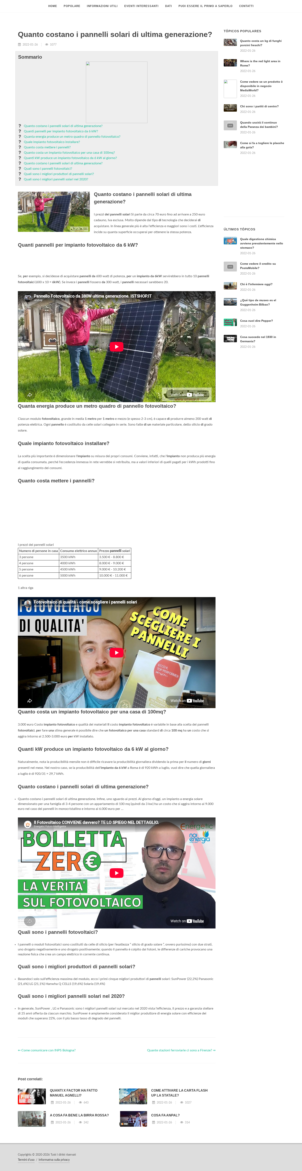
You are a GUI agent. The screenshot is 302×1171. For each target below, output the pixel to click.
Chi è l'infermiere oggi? (256, 284)
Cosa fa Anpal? (165, 1115)
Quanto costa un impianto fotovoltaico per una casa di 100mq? (69, 152)
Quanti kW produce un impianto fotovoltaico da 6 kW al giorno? (70, 158)
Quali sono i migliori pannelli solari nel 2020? (56, 179)
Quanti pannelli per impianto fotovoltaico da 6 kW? (61, 131)
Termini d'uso (26, 1159)
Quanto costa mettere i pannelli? (47, 147)
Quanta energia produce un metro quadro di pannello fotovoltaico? (72, 136)
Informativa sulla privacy (54, 1159)
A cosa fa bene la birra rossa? (79, 1115)
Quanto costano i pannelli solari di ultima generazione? (63, 126)
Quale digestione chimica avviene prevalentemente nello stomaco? (261, 243)
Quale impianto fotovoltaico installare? (52, 142)
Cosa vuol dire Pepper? (256, 320)
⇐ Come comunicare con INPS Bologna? (47, 1050)
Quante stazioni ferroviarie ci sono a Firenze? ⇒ (181, 1050)
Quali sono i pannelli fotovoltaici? (48, 168)
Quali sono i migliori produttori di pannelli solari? (59, 174)
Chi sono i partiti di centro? (259, 106)
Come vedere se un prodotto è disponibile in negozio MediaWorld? (261, 86)
